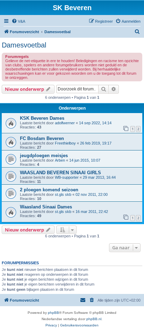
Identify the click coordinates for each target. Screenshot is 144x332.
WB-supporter (67, 177)
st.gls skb (63, 194)
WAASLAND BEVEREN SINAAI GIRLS (60, 172)
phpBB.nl (93, 319)
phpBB (53, 313)
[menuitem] (18, 21)
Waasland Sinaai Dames (46, 206)
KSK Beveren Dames (42, 118)
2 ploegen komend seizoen (49, 189)
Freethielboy (65, 143)
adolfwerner (65, 123)
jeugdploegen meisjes (44, 155)
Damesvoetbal (24, 45)
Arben (60, 160)
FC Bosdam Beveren (42, 138)
